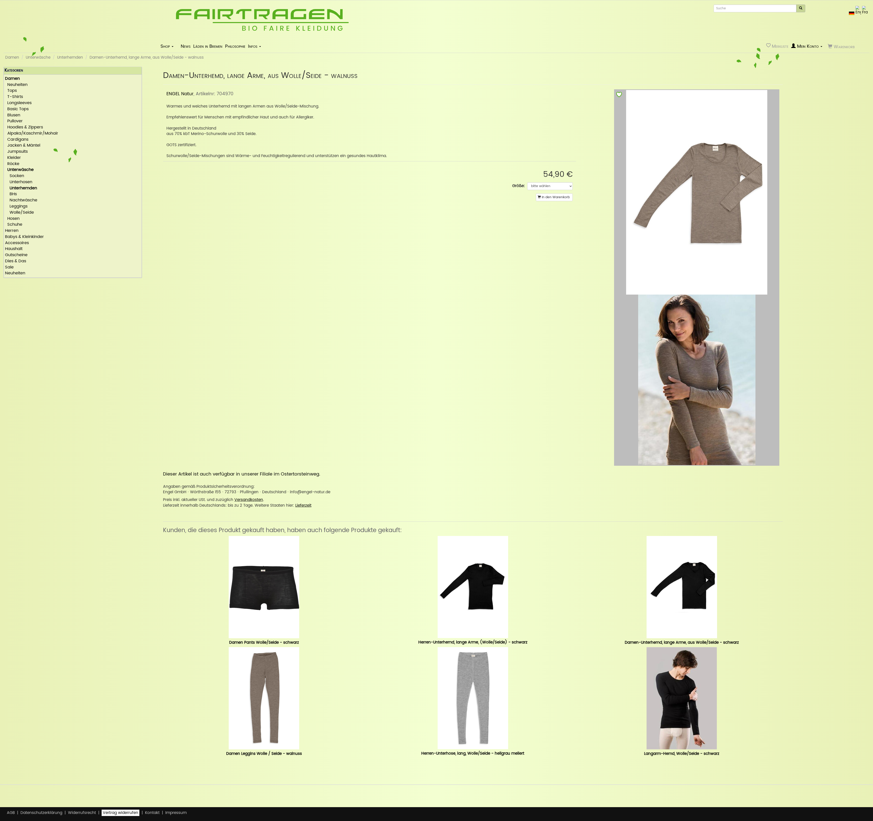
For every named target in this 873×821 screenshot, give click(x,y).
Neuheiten (16, 85)
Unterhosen (18, 182)
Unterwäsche (38, 57)
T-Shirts (14, 97)
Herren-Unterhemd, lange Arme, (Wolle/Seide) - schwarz (472, 642)
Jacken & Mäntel (22, 146)
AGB (11, 813)
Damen (12, 57)
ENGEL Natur (179, 94)
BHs (11, 194)
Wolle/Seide (19, 213)
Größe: (518, 186)
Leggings (16, 206)
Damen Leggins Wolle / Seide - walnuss (264, 754)
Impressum (176, 813)
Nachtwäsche (21, 200)
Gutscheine (16, 255)
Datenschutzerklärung (41, 813)
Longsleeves (18, 103)
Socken (14, 176)
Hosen (12, 219)
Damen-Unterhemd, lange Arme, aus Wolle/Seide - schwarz (682, 642)
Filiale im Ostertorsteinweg (289, 474)
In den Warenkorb (555, 197)
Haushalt (14, 249)
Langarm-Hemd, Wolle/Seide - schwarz (681, 754)
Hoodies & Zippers (24, 127)
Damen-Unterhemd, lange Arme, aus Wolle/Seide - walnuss (147, 57)
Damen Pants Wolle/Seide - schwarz (264, 642)
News (186, 46)
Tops (11, 91)
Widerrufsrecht (82, 813)
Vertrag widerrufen (120, 813)
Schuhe (13, 225)
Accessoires (17, 243)
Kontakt (152, 813)
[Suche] (800, 8)
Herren (11, 231)
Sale (9, 267)
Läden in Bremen (207, 46)
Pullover (14, 121)
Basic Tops (17, 109)
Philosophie (235, 46)
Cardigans (16, 140)
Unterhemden (70, 57)
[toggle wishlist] (619, 96)
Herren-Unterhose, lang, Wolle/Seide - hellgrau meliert (472, 753)
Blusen (12, 115)
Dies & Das (15, 261)
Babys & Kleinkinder (24, 237)
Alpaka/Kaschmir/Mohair (31, 133)
